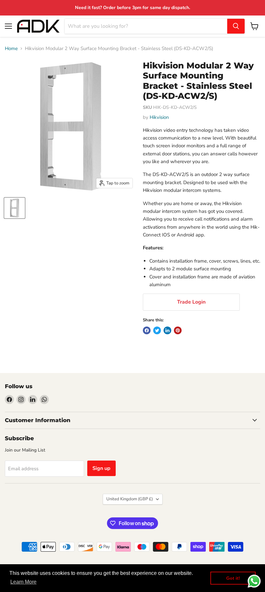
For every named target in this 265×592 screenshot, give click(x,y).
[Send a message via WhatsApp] (254, 581)
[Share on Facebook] (147, 330)
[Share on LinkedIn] (167, 330)
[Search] (236, 26)
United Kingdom (129, 499)
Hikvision (159, 117)
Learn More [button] (23, 582)
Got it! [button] (233, 578)
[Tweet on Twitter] (157, 330)
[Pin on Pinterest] (178, 330)
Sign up (101, 468)
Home (11, 48)
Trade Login (191, 302)
